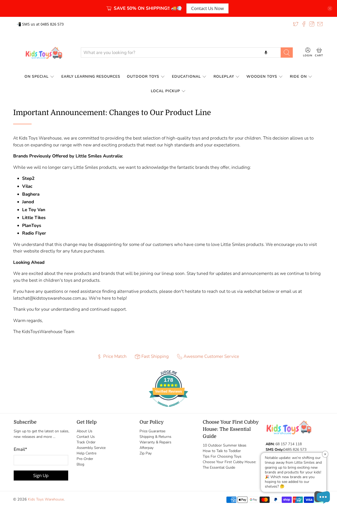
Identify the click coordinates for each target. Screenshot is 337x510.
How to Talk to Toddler (222, 450)
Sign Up (40, 475)
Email (20, 449)
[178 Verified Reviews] (168, 410)
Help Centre (86, 453)
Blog (80, 464)
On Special (36, 76)
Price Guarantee (152, 431)
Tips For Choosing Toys (222, 456)
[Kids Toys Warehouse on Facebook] (303, 24)
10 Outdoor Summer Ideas (224, 445)
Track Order (86, 442)
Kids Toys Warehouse (46, 499)
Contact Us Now (207, 8)
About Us (84, 431)
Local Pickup (165, 90)
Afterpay (146, 447)
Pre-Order (85, 458)
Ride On (298, 76)
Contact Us (86, 436)
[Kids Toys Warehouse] (43, 52)
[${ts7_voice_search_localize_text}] (266, 52)
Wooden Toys (261, 76)
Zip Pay (146, 453)
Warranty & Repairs (155, 442)
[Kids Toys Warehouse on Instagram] (311, 24)
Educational (186, 76)
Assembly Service (91, 447)
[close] (330, 8)
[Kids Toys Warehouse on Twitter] (295, 24)
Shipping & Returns (155, 436)
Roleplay (224, 76)
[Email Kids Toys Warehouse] (320, 24)
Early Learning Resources (90, 76)
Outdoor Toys (143, 76)
